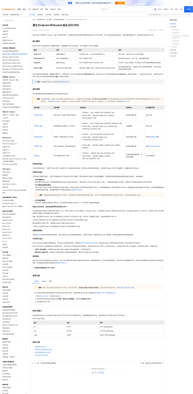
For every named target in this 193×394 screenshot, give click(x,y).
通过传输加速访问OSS (42, 352)
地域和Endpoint (64, 82)
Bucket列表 (44, 296)
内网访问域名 (38, 126)
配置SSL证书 (124, 101)
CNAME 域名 (38, 146)
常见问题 (56, 14)
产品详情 (160, 30)
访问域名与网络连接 (58, 19)
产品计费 (48, 14)
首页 (34, 19)
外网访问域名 (38, 115)
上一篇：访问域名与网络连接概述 (45, 363)
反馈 (102, 372)
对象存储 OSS (14, 14)
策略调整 (47, 99)
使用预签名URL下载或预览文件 (105, 293)
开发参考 (40, 14)
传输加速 (153, 137)
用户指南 (32, 14)
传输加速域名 (38, 137)
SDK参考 (38, 355)
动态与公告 (65, 14)
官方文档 (5, 14)
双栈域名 (37, 156)
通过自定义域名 (55, 101)
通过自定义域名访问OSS (87, 243)
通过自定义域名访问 (154, 146)
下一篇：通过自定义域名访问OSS (150, 363)
